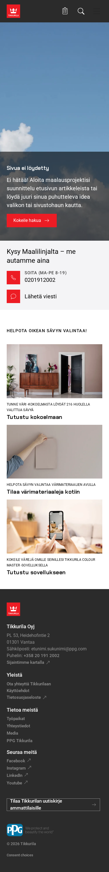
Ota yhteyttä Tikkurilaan (29, 683)
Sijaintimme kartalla (25, 662)
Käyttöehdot (18, 690)
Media (12, 733)
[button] (65, 11)
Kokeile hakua (27, 220)
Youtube (14, 783)
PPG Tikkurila (19, 740)
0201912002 (40, 279)
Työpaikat (16, 718)
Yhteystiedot (18, 725)
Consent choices (20, 855)
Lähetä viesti (41, 296)
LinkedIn (14, 775)
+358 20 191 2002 (42, 655)
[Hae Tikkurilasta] (81, 11)
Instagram (16, 768)
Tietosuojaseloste (24, 697)
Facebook (16, 760)
